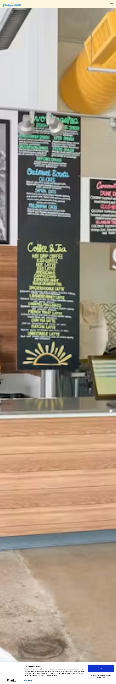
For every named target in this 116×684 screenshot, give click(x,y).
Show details (28, 680)
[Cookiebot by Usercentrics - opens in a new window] (12, 680)
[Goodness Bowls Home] (12, 4)
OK (101, 668)
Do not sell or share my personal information (101, 676)
